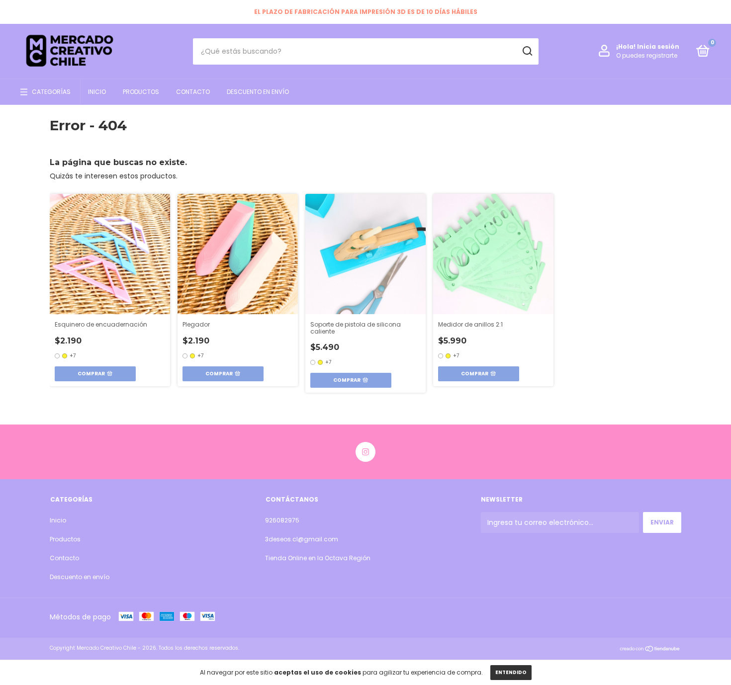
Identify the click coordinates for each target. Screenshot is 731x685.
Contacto (193, 91)
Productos (141, 91)
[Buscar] (527, 51)
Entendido (511, 672)
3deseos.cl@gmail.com (301, 539)
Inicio (97, 91)
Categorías (51, 91)
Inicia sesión (658, 46)
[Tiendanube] (650, 649)
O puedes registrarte (646, 55)
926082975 (282, 520)
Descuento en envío (258, 91)
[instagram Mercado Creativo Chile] (365, 452)
